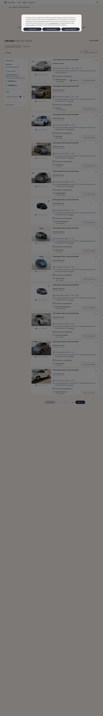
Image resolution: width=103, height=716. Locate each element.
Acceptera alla (32, 29)
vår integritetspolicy (54, 23)
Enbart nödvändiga (51, 29)
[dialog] (51, 358)
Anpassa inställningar (70, 29)
